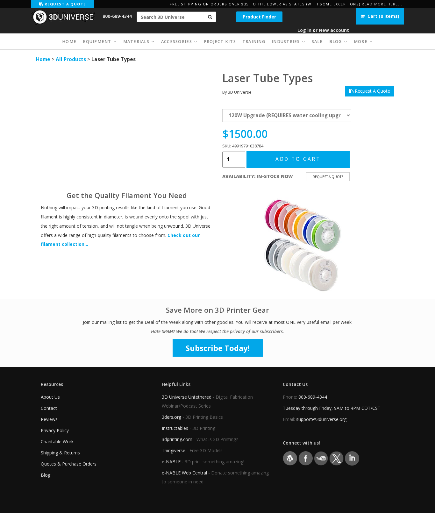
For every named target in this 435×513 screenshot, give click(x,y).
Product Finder (259, 17)
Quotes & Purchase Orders (68, 464)
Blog (45, 475)
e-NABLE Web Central (184, 473)
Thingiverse (173, 450)
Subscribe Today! (218, 348)
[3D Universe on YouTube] (321, 458)
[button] (210, 16)
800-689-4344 (117, 16)
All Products (71, 59)
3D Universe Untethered (186, 397)
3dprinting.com (177, 439)
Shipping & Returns (60, 453)
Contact (49, 408)
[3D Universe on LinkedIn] (352, 458)
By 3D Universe (237, 92)
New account (334, 30)
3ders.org (171, 417)
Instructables (175, 428)
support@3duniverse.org (321, 419)
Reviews (49, 419)
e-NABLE (171, 462)
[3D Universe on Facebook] (305, 458)
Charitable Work (57, 441)
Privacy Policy (55, 430)
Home (43, 59)
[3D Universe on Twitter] (336, 458)
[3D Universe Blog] (290, 458)
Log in (304, 30)
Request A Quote (371, 91)
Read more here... (382, 4)
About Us (50, 397)
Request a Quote (64, 4)
